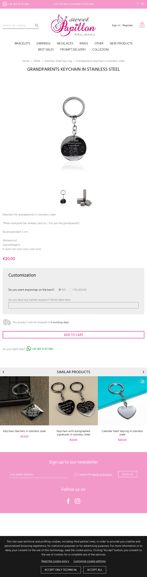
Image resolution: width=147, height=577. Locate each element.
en (142, 4)
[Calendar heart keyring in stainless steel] (122, 400)
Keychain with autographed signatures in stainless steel (73, 433)
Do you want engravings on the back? (31, 290)
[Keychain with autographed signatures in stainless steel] (73, 400)
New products (121, 43)
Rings (84, 43)
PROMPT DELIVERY (73, 49)
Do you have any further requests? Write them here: (39, 300)
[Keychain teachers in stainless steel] (24, 400)
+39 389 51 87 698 (18, 4)
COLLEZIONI (100, 49)
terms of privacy (102, 474)
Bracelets (22, 43)
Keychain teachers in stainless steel (24, 431)
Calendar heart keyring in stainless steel (122, 433)
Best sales (46, 49)
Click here (88, 4)
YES (75, 290)
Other (98, 43)
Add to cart (73, 335)
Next (143, 372)
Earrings (43, 43)
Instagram (77, 501)
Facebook (68, 501)
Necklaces (65, 43)
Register (128, 25)
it (138, 4)
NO (63, 290)
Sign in (116, 25)
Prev (3, 372)
